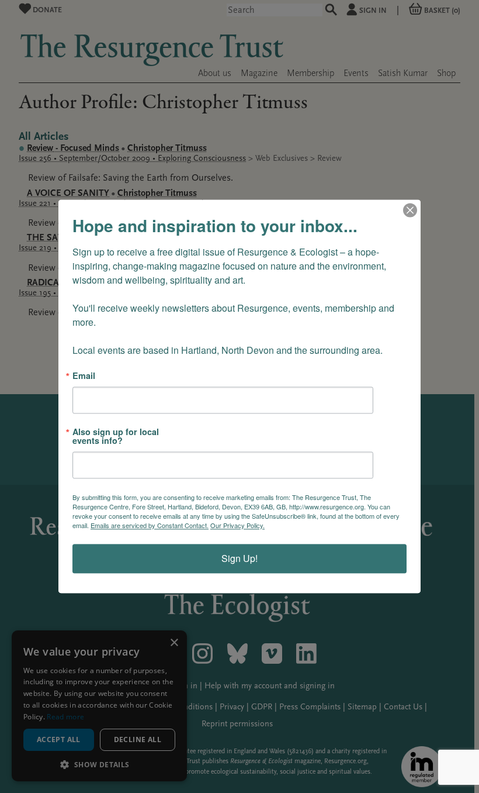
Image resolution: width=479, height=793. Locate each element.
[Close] (410, 210)
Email (83, 375)
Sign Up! (239, 559)
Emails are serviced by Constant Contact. (150, 525)
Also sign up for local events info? (115, 436)
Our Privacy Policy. (237, 525)
